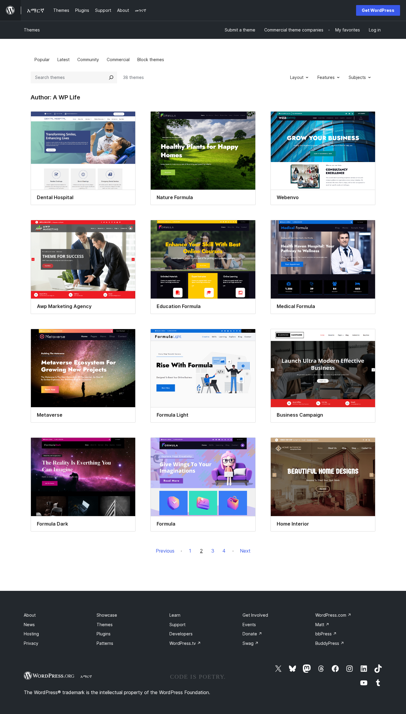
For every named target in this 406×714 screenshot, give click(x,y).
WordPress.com (333, 615)
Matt (322, 624)
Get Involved (255, 615)
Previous (165, 551)
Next (245, 551)
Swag (251, 643)
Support (177, 624)
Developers (181, 633)
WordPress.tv (185, 643)
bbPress (326, 633)
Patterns (105, 643)
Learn (174, 615)
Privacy (31, 643)
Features (326, 77)
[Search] (111, 77)
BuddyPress (329, 643)
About (30, 615)
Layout (296, 77)
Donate (252, 633)
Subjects (357, 77)
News (29, 624)
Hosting (31, 633)
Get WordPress (378, 10)
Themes (32, 29)
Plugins (104, 633)
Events (249, 624)
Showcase (107, 615)
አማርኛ (86, 676)
